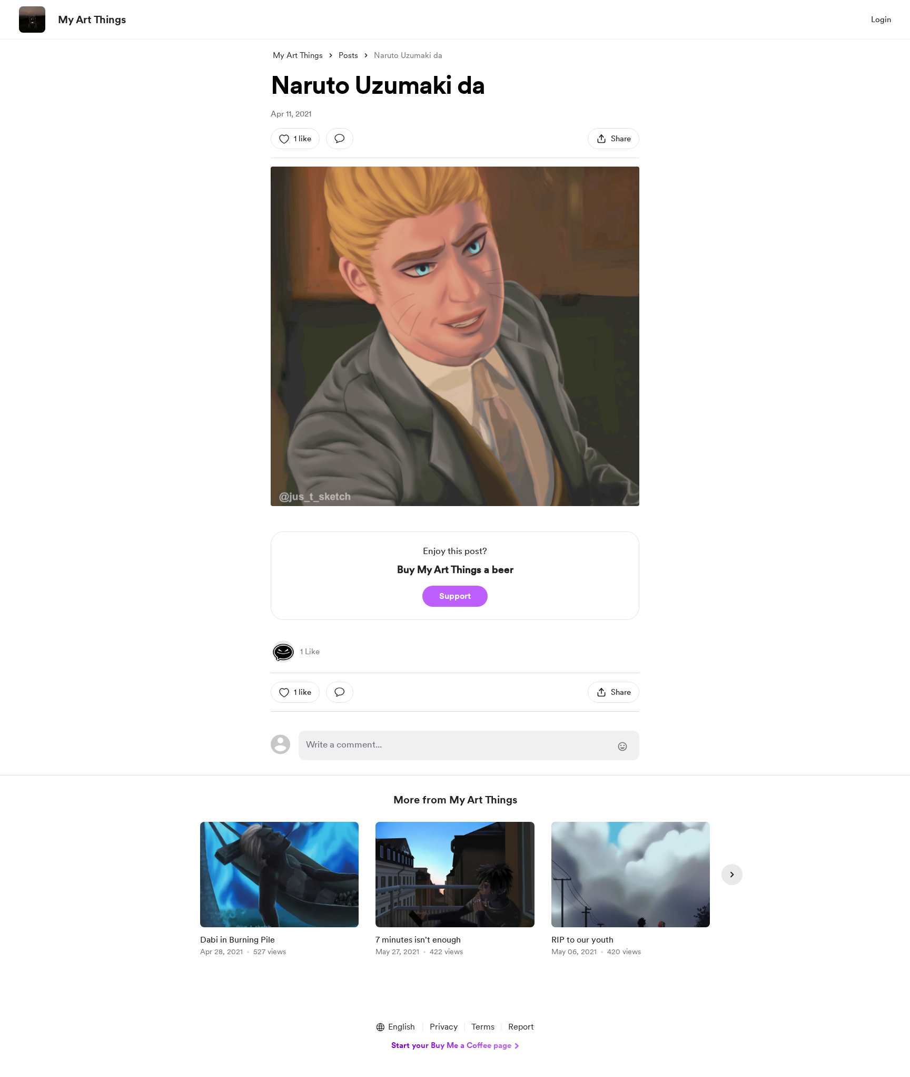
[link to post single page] (279, 891)
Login (881, 19)
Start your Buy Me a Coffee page (451, 1045)
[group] (279, 891)
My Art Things (92, 19)
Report (520, 1027)
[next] (732, 874)
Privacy (444, 1027)
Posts (348, 55)
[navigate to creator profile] (32, 19)
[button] (395, 1027)
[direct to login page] (469, 745)
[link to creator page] (283, 652)
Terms (482, 1027)
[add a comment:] (339, 138)
